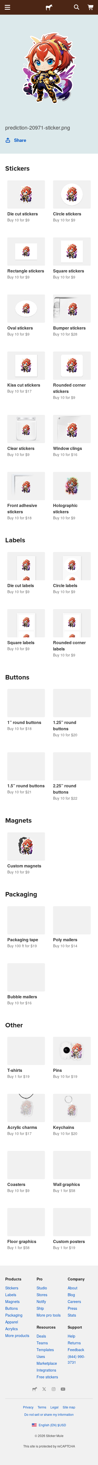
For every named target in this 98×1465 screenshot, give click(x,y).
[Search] (76, 7)
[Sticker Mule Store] (35, 1389)
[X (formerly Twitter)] (44, 1389)
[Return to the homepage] (49, 7)
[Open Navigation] (7, 7)
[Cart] (90, 7)
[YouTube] (63, 1389)
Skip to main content (4, 4)
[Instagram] (53, 1389)
